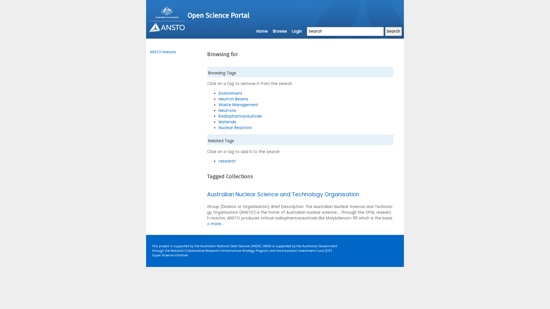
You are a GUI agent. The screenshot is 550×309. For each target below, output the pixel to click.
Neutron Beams (233, 99)
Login (297, 31)
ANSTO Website (163, 51)
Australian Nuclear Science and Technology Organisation (283, 194)
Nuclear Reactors (235, 127)
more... (217, 224)
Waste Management (238, 105)
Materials (227, 122)
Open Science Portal (219, 15)
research (227, 161)
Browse (280, 31)
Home (262, 31)
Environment (230, 93)
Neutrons (227, 110)
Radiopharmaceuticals (240, 116)
